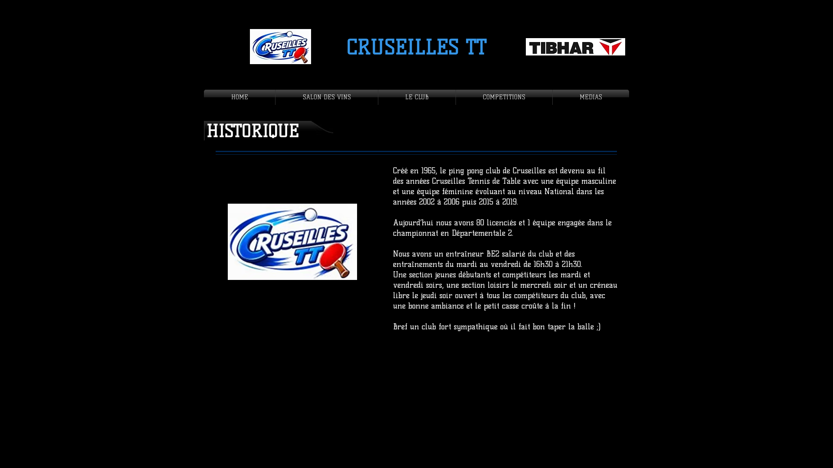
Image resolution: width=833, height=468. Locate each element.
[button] (417, 97)
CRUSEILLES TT (417, 47)
